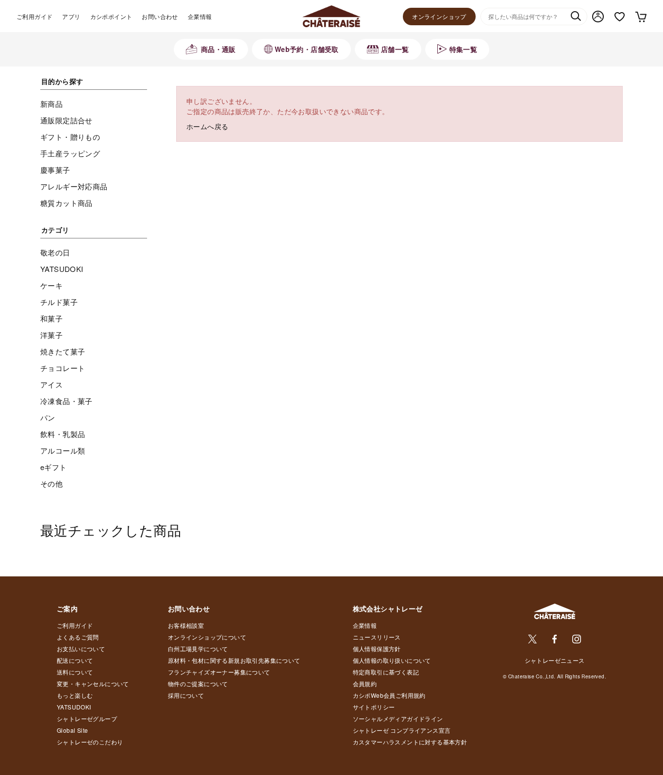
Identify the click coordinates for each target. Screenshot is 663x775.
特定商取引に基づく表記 (386, 672)
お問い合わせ (160, 16)
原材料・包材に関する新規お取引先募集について (234, 660)
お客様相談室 (186, 625)
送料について (75, 672)
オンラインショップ (439, 16)
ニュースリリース (377, 637)
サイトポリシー (374, 707)
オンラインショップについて (207, 637)
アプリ (71, 16)
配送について (75, 660)
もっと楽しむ (75, 695)
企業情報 (200, 16)
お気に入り (619, 16)
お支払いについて (81, 648)
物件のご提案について (198, 683)
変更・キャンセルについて (93, 683)
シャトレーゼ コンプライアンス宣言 (402, 730)
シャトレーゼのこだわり (90, 742)
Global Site (72, 730)
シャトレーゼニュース (555, 660)
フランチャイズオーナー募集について (219, 672)
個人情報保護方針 (377, 648)
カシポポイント (111, 16)
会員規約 (365, 683)
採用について (186, 695)
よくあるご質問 (78, 637)
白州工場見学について (198, 648)
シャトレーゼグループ (87, 718)
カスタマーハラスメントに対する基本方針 (410, 742)
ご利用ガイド (34, 16)
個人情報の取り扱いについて (392, 660)
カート (640, 16)
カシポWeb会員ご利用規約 (389, 695)
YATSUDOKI (74, 707)
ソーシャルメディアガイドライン (398, 718)
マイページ (598, 16)
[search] (575, 17)
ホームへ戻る (207, 126)
